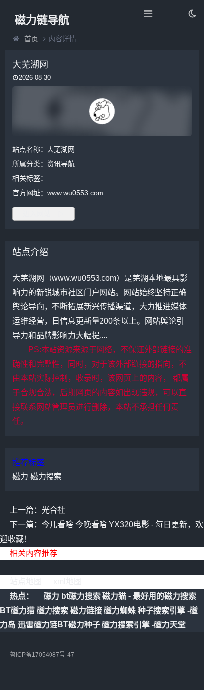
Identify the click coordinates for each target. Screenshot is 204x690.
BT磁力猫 (17, 610)
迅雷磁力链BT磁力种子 (59, 625)
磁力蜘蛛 (120, 610)
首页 (31, 39)
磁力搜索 (46, 476)
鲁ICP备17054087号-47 (42, 654)
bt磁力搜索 (81, 596)
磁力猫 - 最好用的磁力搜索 (149, 596)
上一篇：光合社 (37, 510)
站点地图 (26, 581)
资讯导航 (61, 164)
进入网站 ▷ (43, 214)
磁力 (20, 476)
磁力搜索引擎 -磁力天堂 (144, 625)
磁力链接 (86, 610)
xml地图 (67, 581)
